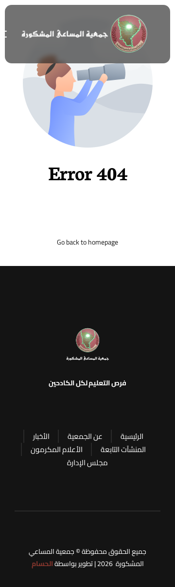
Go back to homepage (87, 242)
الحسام (42, 563)
